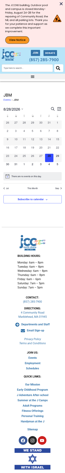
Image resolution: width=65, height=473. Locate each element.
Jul (7, 188)
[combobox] (27, 68)
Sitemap (32, 429)
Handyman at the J (32, 421)
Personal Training (32, 416)
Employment (32, 363)
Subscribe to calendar (31, 199)
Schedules (32, 368)
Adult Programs (32, 405)
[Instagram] (32, 440)
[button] (32, 76)
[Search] (58, 68)
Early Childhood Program (32, 389)
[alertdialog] (32, 23)
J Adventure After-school (32, 395)
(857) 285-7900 (44, 59)
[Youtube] (42, 440)
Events (7, 99)
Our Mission (32, 384)
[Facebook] (23, 440)
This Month (32, 188)
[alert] (32, 176)
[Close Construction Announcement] (61, 4)
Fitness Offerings (32, 411)
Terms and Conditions (32, 343)
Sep (57, 188)
